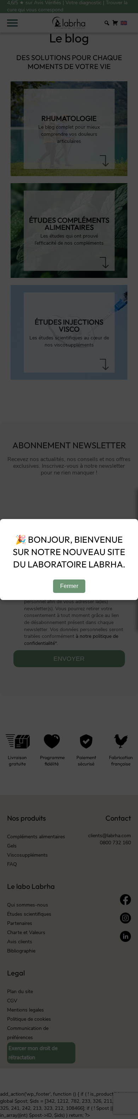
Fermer (69, 586)
